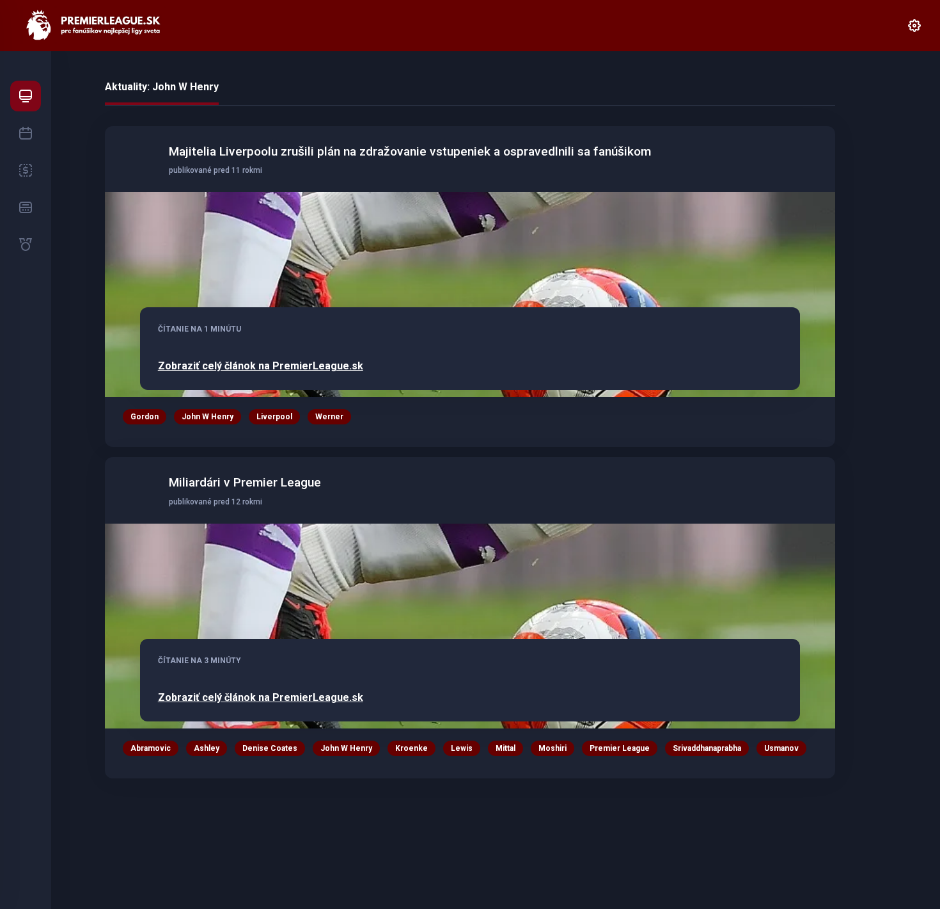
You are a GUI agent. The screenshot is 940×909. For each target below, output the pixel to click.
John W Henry (207, 416)
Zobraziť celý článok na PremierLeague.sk (260, 366)
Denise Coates (269, 748)
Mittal (505, 748)
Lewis (462, 748)
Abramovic (150, 748)
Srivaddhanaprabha (707, 748)
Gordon (144, 416)
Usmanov (781, 748)
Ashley (206, 748)
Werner (329, 416)
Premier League (620, 748)
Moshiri (552, 748)
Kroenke (411, 748)
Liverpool (274, 416)
